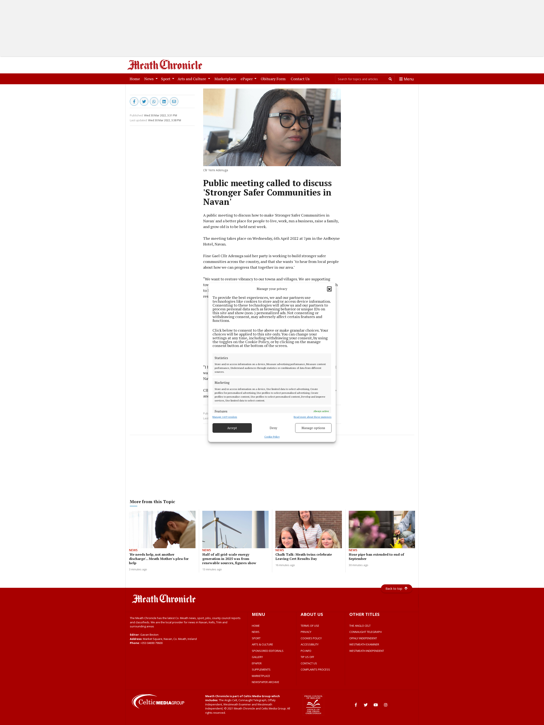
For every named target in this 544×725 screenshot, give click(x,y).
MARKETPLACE (261, 676)
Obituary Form (274, 78)
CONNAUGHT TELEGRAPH (365, 632)
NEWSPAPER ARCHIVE (265, 682)
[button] (329, 289)
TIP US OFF (307, 657)
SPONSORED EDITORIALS (267, 651)
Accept (232, 428)
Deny (273, 428)
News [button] (149, 78)
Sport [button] (166, 78)
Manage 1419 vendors (224, 416)
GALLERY (257, 657)
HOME (256, 626)
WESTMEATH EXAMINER (364, 644)
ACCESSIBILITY (310, 644)
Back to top (393, 588)
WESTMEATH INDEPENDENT (366, 651)
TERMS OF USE (310, 626)
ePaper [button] (247, 78)
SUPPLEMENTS (261, 669)
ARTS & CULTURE (262, 644)
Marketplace (226, 78)
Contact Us (301, 78)
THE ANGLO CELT (360, 626)
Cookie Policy (272, 436)
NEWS (255, 632)
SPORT (256, 638)
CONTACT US (309, 663)
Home (136, 78)
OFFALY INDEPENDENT (363, 638)
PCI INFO (306, 651)
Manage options (313, 428)
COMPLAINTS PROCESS (315, 669)
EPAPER (257, 663)
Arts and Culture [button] (192, 78)
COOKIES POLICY (311, 638)
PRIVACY (306, 632)
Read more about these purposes (313, 416)
